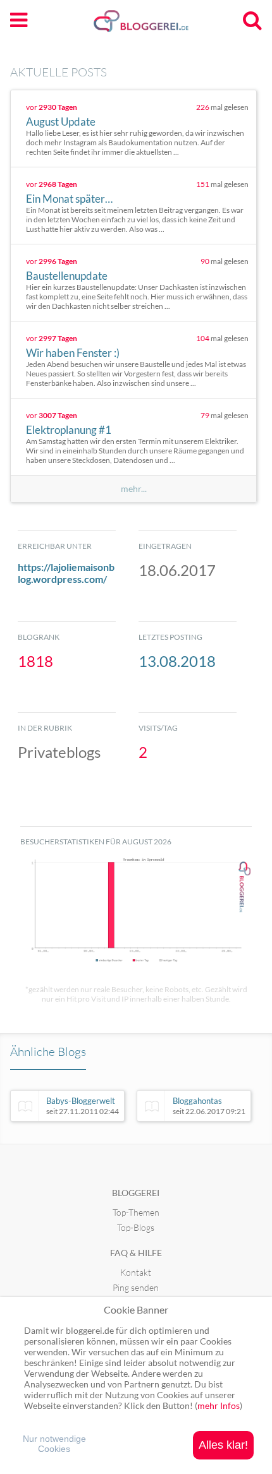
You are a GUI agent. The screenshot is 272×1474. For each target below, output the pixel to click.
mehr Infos (218, 1405)
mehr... (134, 489)
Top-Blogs (135, 1227)
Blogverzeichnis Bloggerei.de (161, 26)
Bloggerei (135, 1192)
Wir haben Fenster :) (73, 352)
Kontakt (135, 1272)
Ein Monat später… (69, 198)
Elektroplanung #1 (68, 429)
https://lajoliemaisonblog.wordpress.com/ (66, 573)
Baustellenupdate (67, 275)
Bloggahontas (209, 1106)
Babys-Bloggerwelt (82, 1106)
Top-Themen (136, 1212)
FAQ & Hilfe (136, 1252)
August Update (61, 121)
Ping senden (136, 1287)
